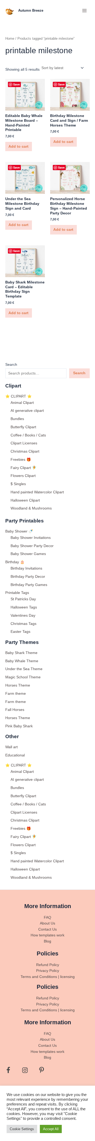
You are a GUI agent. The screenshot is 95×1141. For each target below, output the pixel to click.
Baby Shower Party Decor (32, 546)
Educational (15, 755)
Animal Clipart (22, 403)
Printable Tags (17, 593)
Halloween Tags (24, 607)
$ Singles (18, 484)
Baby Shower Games (28, 554)
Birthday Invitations (26, 568)
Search (11, 365)
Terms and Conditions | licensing (48, 977)
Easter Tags (20, 632)
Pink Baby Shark (19, 726)
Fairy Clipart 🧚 (23, 468)
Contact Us (47, 929)
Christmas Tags (23, 624)
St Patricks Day (23, 599)
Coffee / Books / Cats (28, 435)
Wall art (11, 747)
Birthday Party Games (29, 585)
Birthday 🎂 (15, 562)
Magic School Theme (23, 677)
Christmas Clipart (25, 451)
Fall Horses (14, 710)
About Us (47, 923)
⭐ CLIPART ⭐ (18, 396)
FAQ (47, 917)
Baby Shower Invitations (31, 538)
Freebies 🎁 (21, 460)
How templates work (47, 935)
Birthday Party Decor (28, 577)
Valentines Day (23, 615)
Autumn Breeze (30, 10)
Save (16, 84)
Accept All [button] (51, 1129)
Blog (47, 941)
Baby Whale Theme (21, 661)
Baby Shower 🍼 (19, 531)
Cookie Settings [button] (22, 1129)
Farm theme (15, 694)
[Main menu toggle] (84, 10)
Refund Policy (47, 965)
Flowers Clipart (23, 476)
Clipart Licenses (24, 443)
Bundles (17, 419)
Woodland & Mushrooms (31, 508)
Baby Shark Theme (21, 653)
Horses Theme (17, 685)
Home (9, 38)
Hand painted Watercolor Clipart (37, 492)
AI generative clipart (27, 411)
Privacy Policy (47, 971)
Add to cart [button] (18, 146)
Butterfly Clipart (23, 427)
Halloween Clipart (25, 500)
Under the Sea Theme (23, 669)
